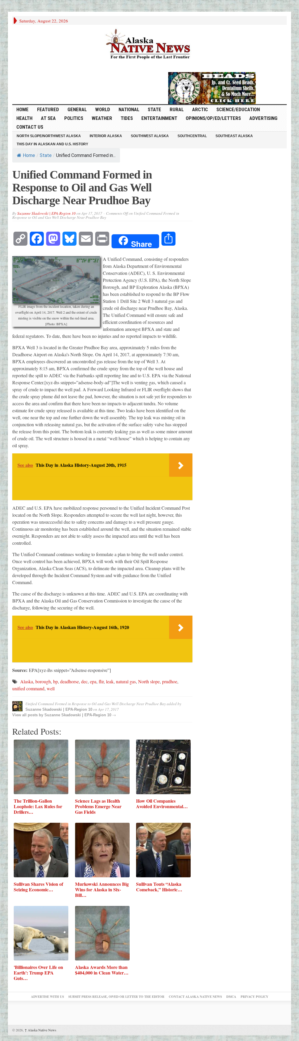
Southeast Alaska (234, 136)
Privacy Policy (254, 996)
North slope (149, 681)
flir (101, 681)
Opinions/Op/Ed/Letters (213, 118)
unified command (28, 688)
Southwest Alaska (150, 136)
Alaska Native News (40, 1030)
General (77, 109)
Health (24, 118)
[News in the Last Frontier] (149, 45)
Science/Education (238, 109)
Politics (73, 118)
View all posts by (28, 715)
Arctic (200, 109)
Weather (102, 118)
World (102, 109)
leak (110, 681)
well (51, 688)
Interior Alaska (106, 136)
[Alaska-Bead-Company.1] (212, 87)
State (154, 109)
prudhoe (169, 681)
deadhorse (69, 681)
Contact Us (29, 127)
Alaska (26, 681)
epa (93, 681)
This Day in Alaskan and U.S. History (52, 144)
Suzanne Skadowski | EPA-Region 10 (46, 213)
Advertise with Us (47, 996)
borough (43, 681)
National (129, 109)
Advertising (263, 118)
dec (84, 681)
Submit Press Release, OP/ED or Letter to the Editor (116, 996)
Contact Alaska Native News (195, 996)
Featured (48, 109)
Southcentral (192, 136)
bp (55, 681)
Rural (177, 109)
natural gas (126, 681)
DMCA (231, 996)
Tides (127, 118)
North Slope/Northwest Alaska (49, 136)
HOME (22, 109)
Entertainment (159, 118)
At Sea (48, 118)
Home (29, 155)
